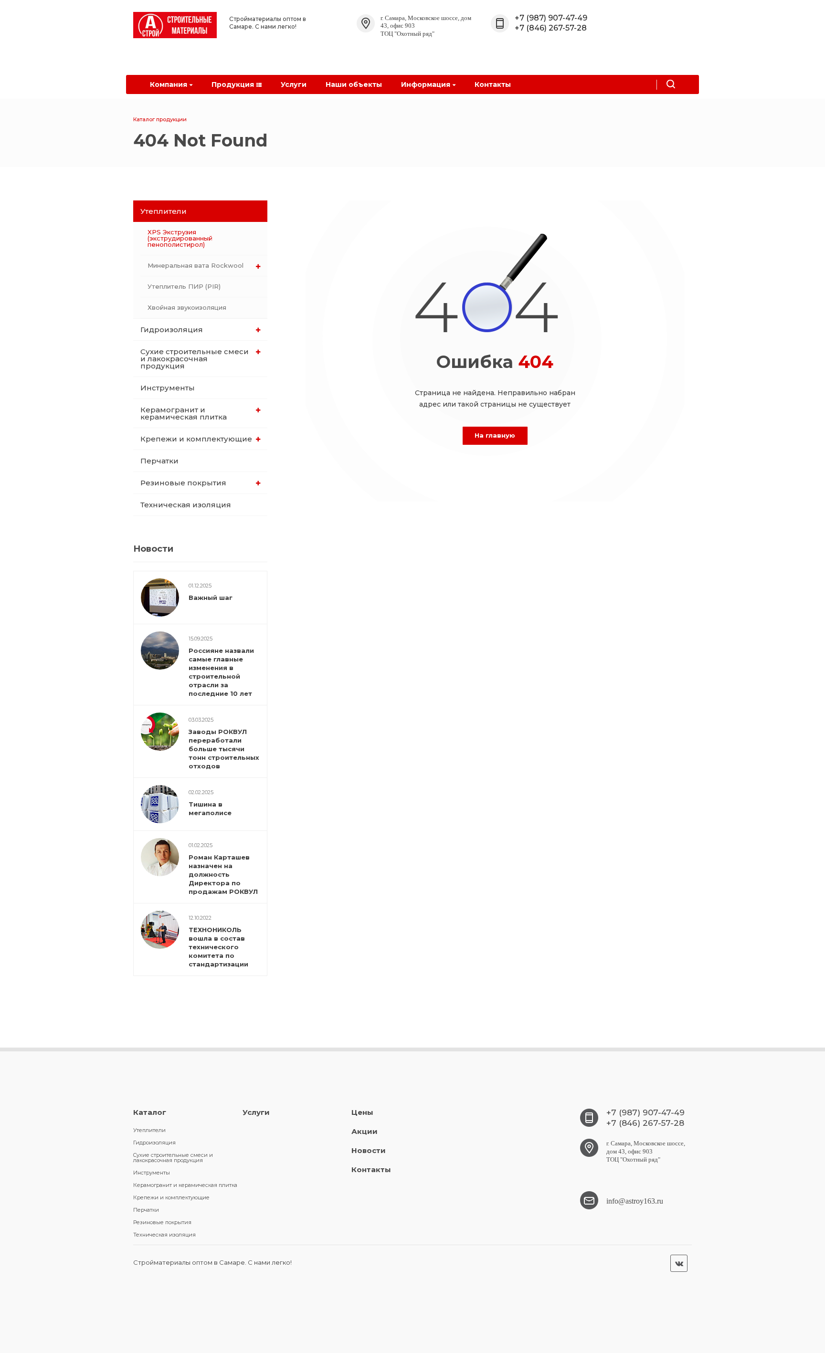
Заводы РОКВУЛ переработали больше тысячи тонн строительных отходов (224, 749)
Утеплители (163, 211)
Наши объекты (354, 84)
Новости (368, 1150)
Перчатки (159, 460)
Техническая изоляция (185, 504)
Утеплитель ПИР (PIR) (184, 286)
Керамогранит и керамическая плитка (183, 413)
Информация (425, 84)
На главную (495, 435)
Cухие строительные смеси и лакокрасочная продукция (194, 358)
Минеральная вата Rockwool (195, 265)
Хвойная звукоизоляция (187, 307)
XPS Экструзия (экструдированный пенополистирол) (180, 238)
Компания (168, 84)
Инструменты (167, 387)
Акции (364, 1131)
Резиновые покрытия (183, 482)
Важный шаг (211, 597)
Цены (362, 1112)
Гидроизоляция (171, 329)
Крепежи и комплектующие (196, 438)
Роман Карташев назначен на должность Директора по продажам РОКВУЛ (223, 874)
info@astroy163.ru (634, 1201)
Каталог (149, 1112)
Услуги (294, 84)
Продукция (233, 84)
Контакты (493, 84)
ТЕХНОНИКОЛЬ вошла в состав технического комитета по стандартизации (218, 947)
